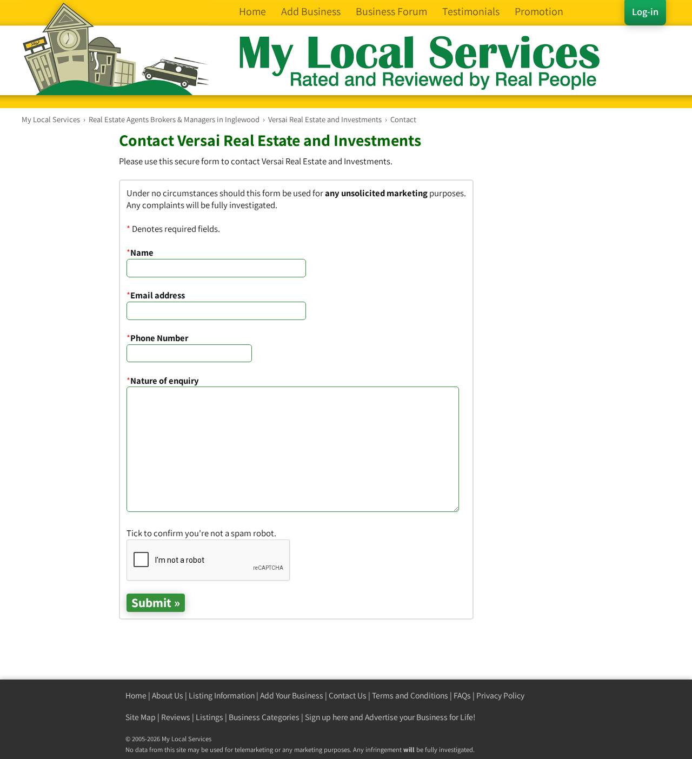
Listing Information (222, 695)
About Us (167, 695)
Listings (209, 717)
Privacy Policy (500, 695)
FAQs (462, 695)
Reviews (175, 717)
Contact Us (348, 695)
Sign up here (326, 717)
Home (136, 695)
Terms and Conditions (410, 695)
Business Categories (264, 717)
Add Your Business (291, 695)
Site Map (140, 717)
